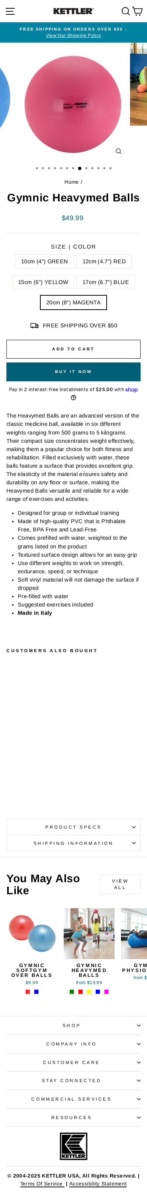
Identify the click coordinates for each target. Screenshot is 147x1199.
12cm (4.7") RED (104, 261)
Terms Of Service (42, 1184)
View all (120, 884)
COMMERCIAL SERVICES (71, 1098)
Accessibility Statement (98, 1184)
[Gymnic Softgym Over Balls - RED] (28, 992)
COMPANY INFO (71, 1043)
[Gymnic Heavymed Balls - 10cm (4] (11, 781)
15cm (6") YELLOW (43, 282)
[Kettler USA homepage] (73, 1146)
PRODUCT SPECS (73, 826)
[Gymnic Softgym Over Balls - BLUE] (36, 992)
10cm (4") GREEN (44, 261)
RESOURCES (71, 1117)
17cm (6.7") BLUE (106, 282)
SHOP (72, 1025)
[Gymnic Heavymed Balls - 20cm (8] (45, 781)
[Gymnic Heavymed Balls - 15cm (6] (28, 781)
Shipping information (74, 843)
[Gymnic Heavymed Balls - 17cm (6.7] (37, 781)
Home (71, 182)
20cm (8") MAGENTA (73, 302)
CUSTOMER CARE (71, 1062)
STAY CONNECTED (71, 1080)
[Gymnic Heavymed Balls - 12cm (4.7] (19, 781)
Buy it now (73, 371)
